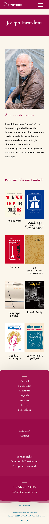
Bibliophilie (24, 409)
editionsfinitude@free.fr (24, 492)
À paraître (24, 390)
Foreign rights (24, 456)
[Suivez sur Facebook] (22, 521)
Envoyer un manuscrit (24, 466)
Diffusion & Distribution (24, 461)
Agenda (24, 395)
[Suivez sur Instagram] (27, 521)
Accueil (24, 381)
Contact (24, 435)
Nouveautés (24, 385)
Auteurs (24, 400)
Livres (24, 405)
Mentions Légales (24, 506)
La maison (24, 430)
